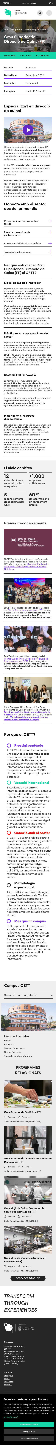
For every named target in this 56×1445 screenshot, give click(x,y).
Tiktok (7, 1378)
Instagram (8, 1375)
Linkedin (8, 1372)
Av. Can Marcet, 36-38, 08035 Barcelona (14, 1352)
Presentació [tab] (9, 55)
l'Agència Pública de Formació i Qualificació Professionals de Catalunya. (26, 567)
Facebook (8, 1381)
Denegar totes (29, 1432)
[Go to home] (15, 12)
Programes (16, 29)
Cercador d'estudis (28, 1278)
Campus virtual (29, 3)
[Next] (50, 1017)
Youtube (8, 1384)
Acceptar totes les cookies (29, 1424)
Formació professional (36, 29)
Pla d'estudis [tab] (25, 55)
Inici (6, 29)
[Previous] (6, 1017)
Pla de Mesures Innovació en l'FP (25, 610)
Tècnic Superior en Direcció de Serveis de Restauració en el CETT (26, 660)
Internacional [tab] (42, 55)
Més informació (11, 1417)
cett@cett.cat (10, 1346)
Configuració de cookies (29, 1438)
